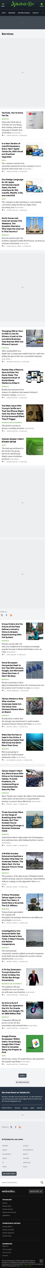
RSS (11, 614)
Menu (3, 6)
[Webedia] (8, 1193)
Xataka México (7, 1226)
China (4, 1166)
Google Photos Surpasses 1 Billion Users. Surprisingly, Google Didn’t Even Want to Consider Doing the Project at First (12, 1044)
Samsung (26, 1162)
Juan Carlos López (14, 246)
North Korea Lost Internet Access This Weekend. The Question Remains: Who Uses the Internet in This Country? (13, 225)
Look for (42, 1182)
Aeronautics (6, 1154)
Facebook (6, 614)
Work (25, 1166)
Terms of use (6, 1252)
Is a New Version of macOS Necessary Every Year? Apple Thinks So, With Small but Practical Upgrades (12, 150)
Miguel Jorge (12, 727)
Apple (32, 1108)
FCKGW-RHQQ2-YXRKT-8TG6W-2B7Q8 (13, 440)
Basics (25, 1154)
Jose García (11, 655)
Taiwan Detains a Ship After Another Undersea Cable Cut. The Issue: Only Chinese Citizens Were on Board (13, 705)
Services (5, 119)
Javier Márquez (13, 691)
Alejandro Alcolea (14, 760)
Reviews (12, 13)
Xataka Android (7, 1209)
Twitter (1, 614)
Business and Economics (12, 422)
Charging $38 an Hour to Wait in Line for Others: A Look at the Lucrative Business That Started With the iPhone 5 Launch (12, 337)
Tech (4, 13)
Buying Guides (24, 13)
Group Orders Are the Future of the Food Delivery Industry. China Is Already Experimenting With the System (12, 630)
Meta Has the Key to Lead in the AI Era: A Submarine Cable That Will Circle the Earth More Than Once (13, 740)
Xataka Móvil (6, 1206)
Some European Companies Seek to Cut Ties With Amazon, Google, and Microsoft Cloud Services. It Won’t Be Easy (13, 669)
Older (22, 1075)
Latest (42, 6)
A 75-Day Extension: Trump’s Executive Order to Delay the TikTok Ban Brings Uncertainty (11, 975)
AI (3, 1162)
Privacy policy (7, 1249)
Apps (4, 160)
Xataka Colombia (8, 1230)
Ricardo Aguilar (13, 362)
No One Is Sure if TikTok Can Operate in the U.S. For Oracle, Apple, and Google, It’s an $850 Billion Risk (12, 1008)
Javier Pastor (12, 135)
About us (5, 1246)
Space (4, 1150)
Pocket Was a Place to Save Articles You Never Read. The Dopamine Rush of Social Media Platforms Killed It (12, 376)
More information (26, 1266)
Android (39, 1108)
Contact (5, 1255)
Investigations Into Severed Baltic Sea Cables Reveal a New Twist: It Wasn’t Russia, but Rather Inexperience (13, 937)
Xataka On (22, 4)
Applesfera (6, 1215)
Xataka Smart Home (9, 1212)
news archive (23, 1082)
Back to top (34, 1191)
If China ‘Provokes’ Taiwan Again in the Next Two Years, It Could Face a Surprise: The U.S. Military (13, 900)
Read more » (17, 133)
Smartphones (28, 1150)
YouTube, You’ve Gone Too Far (12, 114)
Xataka (4, 1203)
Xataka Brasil (6, 1236)
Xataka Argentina (8, 1233)
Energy (25, 1108)
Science (36, 13)
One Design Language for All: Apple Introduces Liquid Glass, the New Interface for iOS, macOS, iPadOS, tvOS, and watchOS (12, 187)
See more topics (9, 1174)
